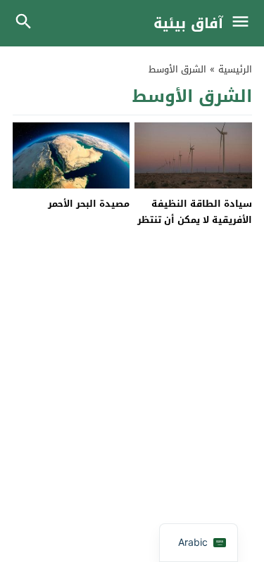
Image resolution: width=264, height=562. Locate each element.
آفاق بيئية (188, 23)
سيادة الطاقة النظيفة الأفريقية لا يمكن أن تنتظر (194, 212)
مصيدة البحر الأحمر (89, 203)
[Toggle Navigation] (244, 23)
